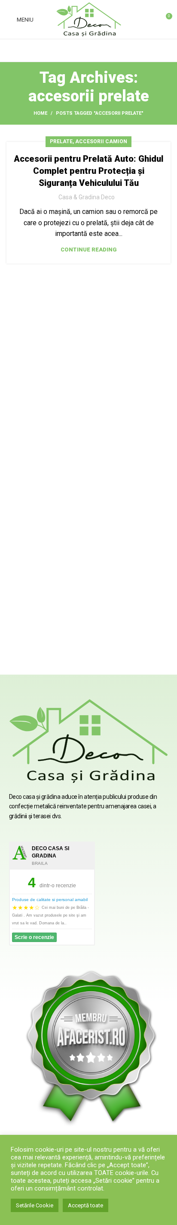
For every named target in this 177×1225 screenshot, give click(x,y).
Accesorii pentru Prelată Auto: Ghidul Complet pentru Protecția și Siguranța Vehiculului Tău (88, 171)
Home (40, 113)
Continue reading (89, 249)
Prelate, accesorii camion (88, 141)
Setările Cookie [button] (34, 1205)
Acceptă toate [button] (85, 1205)
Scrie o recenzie (34, 937)
